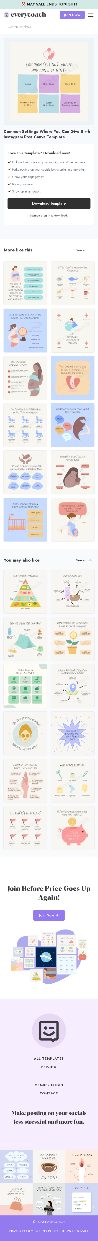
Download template (49, 203)
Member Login (49, 1085)
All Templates (49, 1058)
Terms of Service (75, 1231)
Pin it (8, 43)
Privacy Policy (21, 1231)
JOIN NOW (72, 15)
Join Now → (49, 915)
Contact (49, 1093)
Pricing (49, 1066)
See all (81, 250)
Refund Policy (47, 1231)
